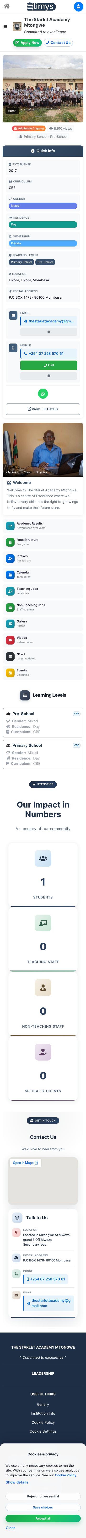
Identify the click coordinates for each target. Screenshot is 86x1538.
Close (11, 1528)
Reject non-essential (43, 1496)
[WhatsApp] (43, 394)
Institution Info (43, 1413)
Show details (17, 1482)
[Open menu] (5, 26)
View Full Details (44, 409)
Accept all (43, 1518)
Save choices (43, 1507)
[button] (9, 88)
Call (51, 365)
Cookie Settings (43, 1431)
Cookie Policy (43, 1422)
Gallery (43, 1404)
